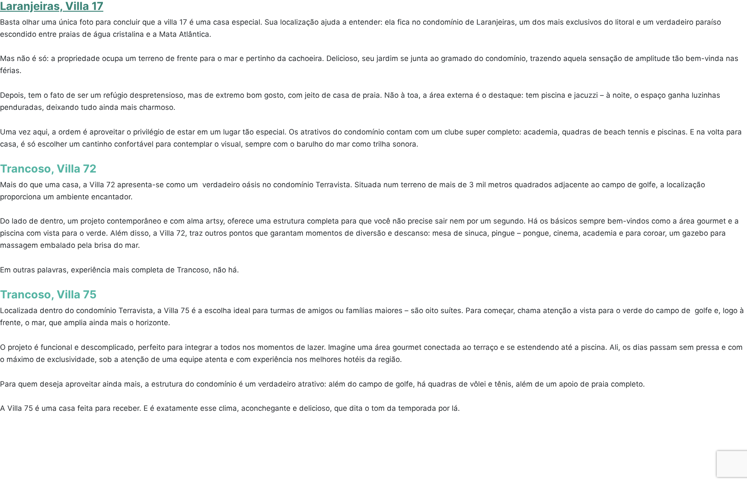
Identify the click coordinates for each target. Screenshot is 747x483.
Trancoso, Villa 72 (48, 168)
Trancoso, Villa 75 (48, 294)
